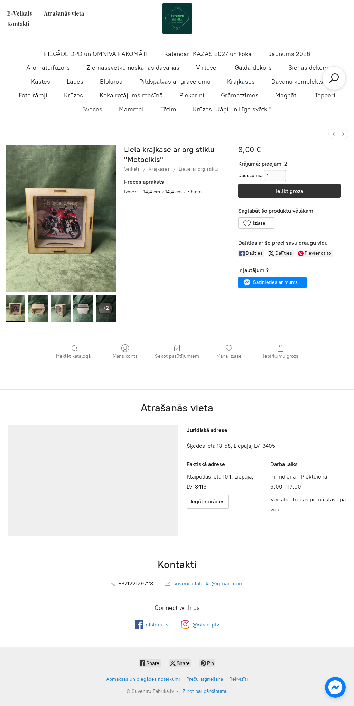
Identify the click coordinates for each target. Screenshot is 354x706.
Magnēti (286, 95)
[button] (256, 223)
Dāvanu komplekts (297, 81)
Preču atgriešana (204, 679)
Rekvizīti (238, 679)
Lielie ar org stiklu (198, 169)
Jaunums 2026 (289, 54)
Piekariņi (191, 95)
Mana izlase (229, 356)
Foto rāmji (33, 95)
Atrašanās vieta (64, 13)
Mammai (131, 109)
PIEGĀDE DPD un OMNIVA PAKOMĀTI (96, 54)
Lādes (75, 81)
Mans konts (125, 356)
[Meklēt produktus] (334, 78)
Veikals (132, 169)
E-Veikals (19, 13)
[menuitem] (333, 134)
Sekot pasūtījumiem (177, 356)
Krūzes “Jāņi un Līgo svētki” (232, 109)
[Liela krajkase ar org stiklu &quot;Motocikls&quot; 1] (38, 308)
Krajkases (241, 81)
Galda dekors (253, 68)
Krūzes (73, 95)
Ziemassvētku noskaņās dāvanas (132, 68)
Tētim (168, 109)
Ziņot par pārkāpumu (205, 691)
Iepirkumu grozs (280, 356)
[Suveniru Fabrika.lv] (177, 18)
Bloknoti (111, 81)
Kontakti (18, 23)
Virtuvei (207, 68)
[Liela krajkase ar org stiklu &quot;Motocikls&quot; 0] (15, 308)
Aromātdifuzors (48, 68)
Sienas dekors (308, 68)
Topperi (325, 95)
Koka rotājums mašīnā (131, 95)
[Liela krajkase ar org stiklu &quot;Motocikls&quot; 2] (61, 308)
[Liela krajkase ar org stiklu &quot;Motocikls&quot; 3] (83, 308)
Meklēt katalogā (73, 356)
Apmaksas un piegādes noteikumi (143, 679)
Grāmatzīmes (240, 95)
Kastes (40, 81)
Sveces (92, 109)
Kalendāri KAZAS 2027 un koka (208, 54)
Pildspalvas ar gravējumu (175, 81)
